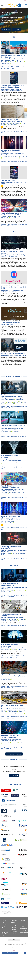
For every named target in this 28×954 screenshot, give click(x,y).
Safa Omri (9, 402)
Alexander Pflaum (5, 63)
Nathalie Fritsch (16, 123)
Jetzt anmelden (14, 775)
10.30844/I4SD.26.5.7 (10, 748)
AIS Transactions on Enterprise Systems (4, 933)
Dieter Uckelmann (11, 124)
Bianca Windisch (22, 649)
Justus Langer (14, 156)
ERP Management (4, 927)
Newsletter (18, 1)
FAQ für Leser (14, 922)
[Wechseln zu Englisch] (25, 1)
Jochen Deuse (4, 493)
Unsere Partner (14, 920)
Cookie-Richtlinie (11, 943)
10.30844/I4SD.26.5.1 (10, 596)
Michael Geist (21, 619)
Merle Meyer (6, 158)
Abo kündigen (14, 925)
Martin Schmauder (5, 649)
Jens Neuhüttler (18, 402)
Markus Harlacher (20, 590)
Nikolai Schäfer (4, 218)
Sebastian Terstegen (12, 713)
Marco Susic (13, 462)
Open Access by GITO (23, 925)
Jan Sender (4, 619)
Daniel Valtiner (14, 401)
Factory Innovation (5, 923)
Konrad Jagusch (12, 619)
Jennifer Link (11, 590)
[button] (2, 5)
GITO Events (4, 929)
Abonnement (19, 771)
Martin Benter (15, 742)
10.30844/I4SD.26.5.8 (10, 687)
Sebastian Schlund (5, 679)
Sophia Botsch (4, 61)
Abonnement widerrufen (14, 932)
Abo (3, 1)
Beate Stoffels (21, 492)
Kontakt (22, 1)
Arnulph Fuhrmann (13, 158)
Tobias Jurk (14, 492)
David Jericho (4, 620)
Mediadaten (12, 1)
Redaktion (23, 920)
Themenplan (7, 1)
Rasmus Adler (20, 713)
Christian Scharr (13, 620)
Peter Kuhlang (23, 742)
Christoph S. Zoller (5, 156)
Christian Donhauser (6, 431)
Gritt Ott (14, 649)
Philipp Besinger (19, 399)
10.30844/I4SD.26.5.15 (12, 657)
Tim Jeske (3, 711)
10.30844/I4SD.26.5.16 (11, 407)
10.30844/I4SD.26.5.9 (10, 627)
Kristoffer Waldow (22, 156)
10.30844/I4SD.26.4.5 (10, 225)
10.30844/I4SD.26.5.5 (10, 718)
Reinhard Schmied (5, 462)
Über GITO (5, 920)
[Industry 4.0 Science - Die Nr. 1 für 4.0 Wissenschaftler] (14, 5)
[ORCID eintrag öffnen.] (8, 61)
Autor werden (23, 922)
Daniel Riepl (16, 431)
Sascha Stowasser (5, 591)
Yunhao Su (3, 522)
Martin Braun (10, 522)
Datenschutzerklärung (21, 943)
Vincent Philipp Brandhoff (7, 399)
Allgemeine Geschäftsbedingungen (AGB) (14, 944)
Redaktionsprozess (23, 928)
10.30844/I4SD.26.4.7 (10, 68)
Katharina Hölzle (10, 403)
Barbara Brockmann (6, 492)
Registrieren (21, 953)
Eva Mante (12, 61)
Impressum (4, 943)
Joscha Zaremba (5, 401)
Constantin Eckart (5, 742)
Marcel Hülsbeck (14, 218)
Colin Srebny (4, 590)
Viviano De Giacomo (6, 123)
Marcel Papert (20, 61)
